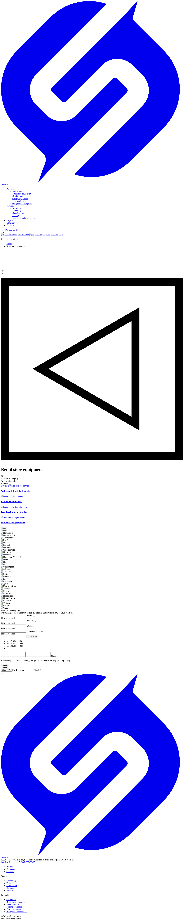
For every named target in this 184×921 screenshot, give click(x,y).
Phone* (30, 620)
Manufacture (11, 885)
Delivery (15, 215)
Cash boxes (17, 191)
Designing (16, 211)
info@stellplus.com (9, 862)
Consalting (11, 881)
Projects (9, 220)
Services (10, 206)
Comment (55, 656)
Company (10, 223)
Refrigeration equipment (22, 203)
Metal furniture (18, 196)
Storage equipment (20, 198)
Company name (33, 631)
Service (9, 890)
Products (10, 189)
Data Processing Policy (11, 919)
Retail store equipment (21, 194)
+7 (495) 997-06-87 (9, 230)
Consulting (16, 208)
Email (29, 626)
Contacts (10, 225)
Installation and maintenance (24, 218)
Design (9, 883)
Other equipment (19, 201)
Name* (30, 615)
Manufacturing (18, 213)
